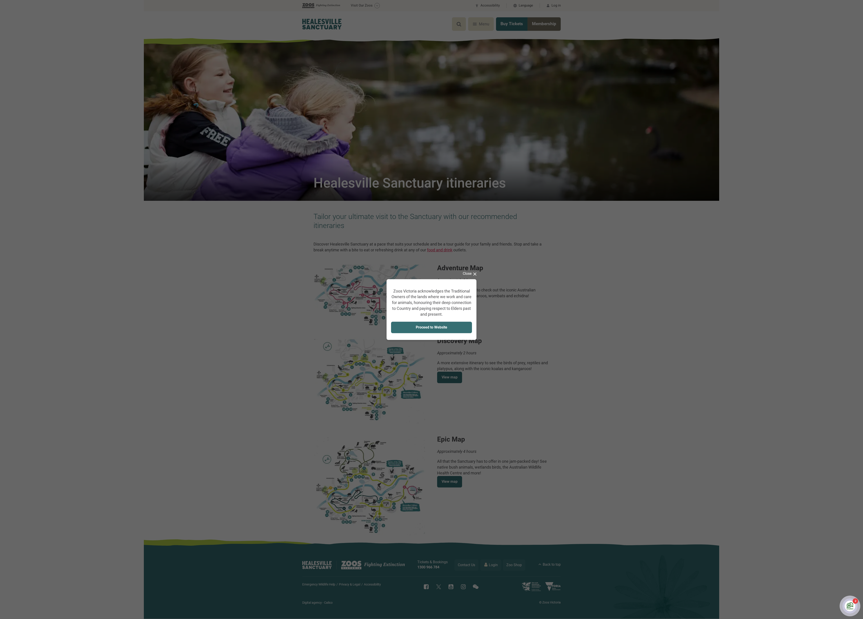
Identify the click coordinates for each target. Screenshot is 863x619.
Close (467, 273)
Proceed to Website (431, 327)
